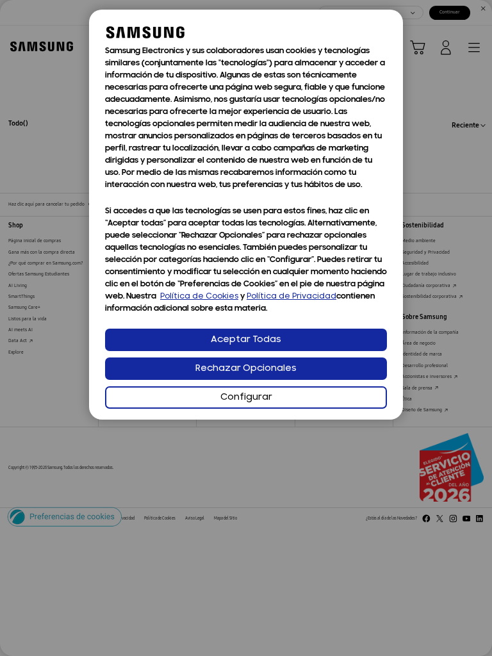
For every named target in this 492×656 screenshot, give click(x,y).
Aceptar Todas (246, 340)
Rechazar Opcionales (246, 368)
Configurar (246, 397)
